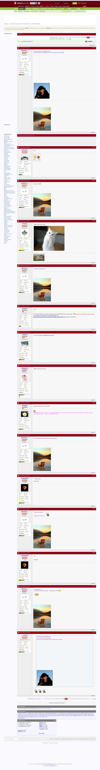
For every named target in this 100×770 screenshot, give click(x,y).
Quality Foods (7, 209)
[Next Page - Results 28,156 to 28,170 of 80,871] (67, 39)
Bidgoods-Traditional (8, 141)
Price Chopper (7, 204)
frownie (78, 713)
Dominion (6, 149)
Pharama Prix (7, 202)
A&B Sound (6, 135)
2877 (88, 698)
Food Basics (6, 156)
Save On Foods (7, 217)
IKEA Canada (7, 173)
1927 (78, 698)
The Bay (6, 227)
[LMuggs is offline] (24, 414)
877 (67, 37)
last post (55, 714)
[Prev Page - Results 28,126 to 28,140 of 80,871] (64, 37)
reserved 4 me (31, 715)
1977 (82, 698)
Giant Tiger (6, 161)
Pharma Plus (7, 203)
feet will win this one (72, 713)
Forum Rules (41, 733)
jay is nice (23, 714)
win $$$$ (74, 715)
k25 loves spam (35, 714)
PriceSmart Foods (8, 205)
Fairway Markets (7, 152)
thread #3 (58, 715)
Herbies (5, 165)
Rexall (5, 213)
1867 (79, 37)
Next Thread (61, 702)
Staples (5, 223)
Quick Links (42, 11)
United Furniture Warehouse (7, 236)
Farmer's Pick (7, 155)
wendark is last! (68, 715)
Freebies (41, 6)
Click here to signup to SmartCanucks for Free (26, 135)
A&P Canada (7, 137)
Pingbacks (20, 730)
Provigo (5, 208)
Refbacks (20, 731)
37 (25, 647)
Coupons (33, 6)
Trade (82, 8)
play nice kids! (24, 715)
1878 (91, 37)
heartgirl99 (24, 478)
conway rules (41, 713)
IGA (5, 172)
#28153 (94, 552)
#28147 (94, 331)
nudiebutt (85, 714)
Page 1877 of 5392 (54, 37)
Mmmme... (24, 50)
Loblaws (5, 180)
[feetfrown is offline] (24, 157)
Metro (5, 189)
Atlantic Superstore (8, 139)
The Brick (6, 229)
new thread (77, 714)
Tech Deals (27, 6)
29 (25, 246)
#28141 (94, 47)
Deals (22, 6)
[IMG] (40, 725)
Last (69, 39)
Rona (5, 215)
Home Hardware (7, 168)
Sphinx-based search (53, 765)
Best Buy (6, 140)
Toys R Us (6, 232)
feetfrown (25, 150)
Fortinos (5, 159)
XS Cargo (6, 240)
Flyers (37, 6)
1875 (82, 37)
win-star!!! (92, 715)
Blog (16, 8)
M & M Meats (7, 184)
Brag (65, 8)
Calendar (20, 11)
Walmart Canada (7, 239)
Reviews (56, 6)
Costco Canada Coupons (9, 148)
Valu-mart (6, 238)
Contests (47, 6)
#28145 (94, 265)
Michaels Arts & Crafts (9, 190)
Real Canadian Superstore (9, 211)
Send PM (92, 132)
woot (28, 716)
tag (54, 715)
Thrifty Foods (7, 231)
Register (83, 3)
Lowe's (5, 183)
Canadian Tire (7, 146)
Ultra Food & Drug (8, 233)
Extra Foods (6, 151)
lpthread (64, 714)
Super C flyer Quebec (8, 225)
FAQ (16, 11)
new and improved (70, 714)
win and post (79, 715)
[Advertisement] (45, 141)
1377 (70, 37)
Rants (60, 6)
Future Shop (6, 160)
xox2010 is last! (32, 716)
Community (26, 11)
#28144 (94, 220)
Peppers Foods (7, 201)
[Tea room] (74, 6)
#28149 (94, 402)
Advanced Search (80, 11)
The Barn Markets (8, 226)
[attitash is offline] (24, 343)
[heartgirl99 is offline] (24, 488)
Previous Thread (53, 702)
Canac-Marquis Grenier (9, 145)
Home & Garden (66, 6)
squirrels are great (46, 715)
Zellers (5, 243)
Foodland (6, 158)
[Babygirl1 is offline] (24, 378)
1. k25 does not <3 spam (32, 713)
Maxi (5, 188)
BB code (41, 722)
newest (81, 714)
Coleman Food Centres (9, 147)
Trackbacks (41, 729)
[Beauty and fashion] (77, 6)
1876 (85, 37)
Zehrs (5, 241)
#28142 (94, 147)
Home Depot (6, 167)
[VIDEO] (41, 726)
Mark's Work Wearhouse (9, 186)
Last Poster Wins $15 (27, 41)
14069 (90, 42)
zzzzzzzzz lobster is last (42, 716)
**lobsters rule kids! (22, 713)
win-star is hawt (86, 715)
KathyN (24, 308)
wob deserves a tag (22, 716)
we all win (63, 715)
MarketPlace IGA (7, 187)
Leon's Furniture (7, 179)
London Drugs (7, 181)
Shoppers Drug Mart (8, 219)
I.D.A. (5, 170)
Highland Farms (7, 166)
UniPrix (5, 234)
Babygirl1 (25, 368)
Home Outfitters (7, 169)
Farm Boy (6, 154)
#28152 (94, 508)
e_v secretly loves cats (62, 713)
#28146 (94, 305)
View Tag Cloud (21, 718)
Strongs (5, 224)
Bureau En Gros (7, 144)
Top (54, 8)
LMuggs (24, 405)
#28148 (94, 365)
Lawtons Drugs (7, 177)
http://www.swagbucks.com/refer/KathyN (46, 315)
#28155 (94, 632)
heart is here (87, 713)
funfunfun (83, 713)
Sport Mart (6, 222)
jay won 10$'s (28, 714)
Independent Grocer (8, 174)
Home (19, 6)
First (61, 37)
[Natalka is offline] (24, 233)
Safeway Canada (7, 216)
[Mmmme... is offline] (24, 59)
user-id (25, 635)
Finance (52, 6)
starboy (52, 715)
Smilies (41, 723)
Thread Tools (91, 45)
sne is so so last (38, 715)
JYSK (5, 176)
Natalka (24, 223)
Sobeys (5, 220)
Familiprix (6, 153)
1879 (94, 37)
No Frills (6, 196)
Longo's (5, 182)
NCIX (5, 195)
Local (73, 8)
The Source (6, 230)
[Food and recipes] (79, 6)
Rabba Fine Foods (8, 210)
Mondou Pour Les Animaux (9, 191)
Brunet (5, 142)
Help (79, 3)
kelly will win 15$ (42, 714)
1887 (75, 698)
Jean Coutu (6, 175)
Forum (22, 8)
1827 (76, 37)
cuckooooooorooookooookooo (50, 713)
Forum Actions (34, 11)
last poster (59, 714)
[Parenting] (81, 6)
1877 (88, 37)
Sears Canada (7, 218)
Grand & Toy (6, 162)
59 (25, 426)
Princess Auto (7, 206)
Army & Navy (7, 138)
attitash (24, 334)
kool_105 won (50, 714)
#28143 (94, 180)
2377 (85, 698)
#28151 (94, 475)
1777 (73, 37)
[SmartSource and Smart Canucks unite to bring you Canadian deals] (10, 128)
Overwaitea (6, 197)
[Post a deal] (84, 6)
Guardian (6, 163)
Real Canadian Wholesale (9, 212)
